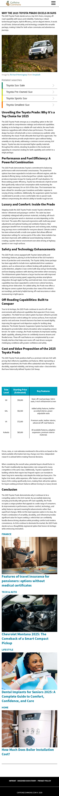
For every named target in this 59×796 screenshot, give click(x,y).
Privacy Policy (44, 781)
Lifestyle (7, 649)
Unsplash (36, 74)
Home (5, 707)
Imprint (12, 781)
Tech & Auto (9, 592)
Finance (6, 534)
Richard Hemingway (18, 74)
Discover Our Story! (26, 781)
